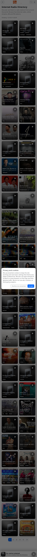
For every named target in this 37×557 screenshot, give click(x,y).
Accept (31, 286)
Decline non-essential (19, 286)
